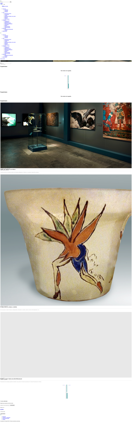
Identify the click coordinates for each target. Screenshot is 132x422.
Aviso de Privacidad (5, 418)
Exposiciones (7, 14)
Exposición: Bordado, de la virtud (10, 16)
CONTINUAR (12, 405)
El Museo (4, 45)
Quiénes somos (7, 20)
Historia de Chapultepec (8, 23)
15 (68, 88)
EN (4, 4)
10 (68, 84)
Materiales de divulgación (9, 29)
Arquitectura (7, 21)
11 (68, 85)
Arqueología (7, 24)
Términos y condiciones (6, 417)
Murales (6, 25)
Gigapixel (6, 11)
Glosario (6, 30)
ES (1, 4)
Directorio (4, 416)
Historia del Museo (8, 22)
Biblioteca (6, 17)
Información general (8, 13)
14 (68, 87)
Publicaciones (4, 31)
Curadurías (6, 9)
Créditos (3, 419)
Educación (4, 28)
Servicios (6, 18)
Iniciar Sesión (5, 6)
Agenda (6, 15)
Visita (3, 12)
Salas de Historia (7, 26)
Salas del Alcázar (7, 27)
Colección (4, 8)
